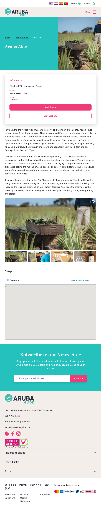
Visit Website (50, 116)
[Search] (94, 3)
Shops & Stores (22, 37)
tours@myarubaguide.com (18, 427)
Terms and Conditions (10, 496)
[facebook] (13, 433)
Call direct (50, 107)
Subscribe (78, 378)
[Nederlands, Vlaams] (56, 3)
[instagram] (18, 433)
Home (7, 37)
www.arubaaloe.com (18, 93)
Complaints (44, 494)
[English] (51, 3)
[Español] (61, 3)
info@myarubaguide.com (17, 421)
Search (87, 3)
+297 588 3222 (15, 100)
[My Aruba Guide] (16, 12)
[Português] (66, 3)
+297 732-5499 (12, 416)
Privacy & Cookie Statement (25, 497)
